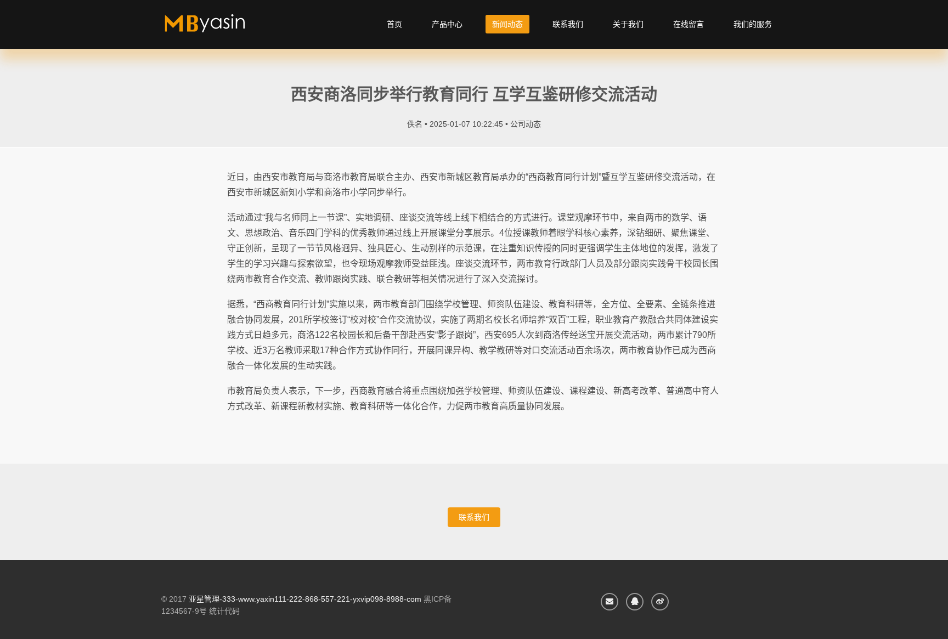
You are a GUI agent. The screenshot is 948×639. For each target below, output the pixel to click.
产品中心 (447, 24)
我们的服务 (752, 24)
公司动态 (525, 124)
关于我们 (628, 24)
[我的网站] (217, 27)
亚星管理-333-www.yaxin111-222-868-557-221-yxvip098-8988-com (305, 599)
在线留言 (688, 24)
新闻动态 (507, 24)
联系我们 (567, 24)
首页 (394, 24)
